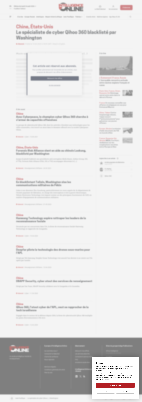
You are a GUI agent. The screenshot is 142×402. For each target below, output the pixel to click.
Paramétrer (105, 391)
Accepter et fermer (115, 385)
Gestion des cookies (103, 379)
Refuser (125, 391)
